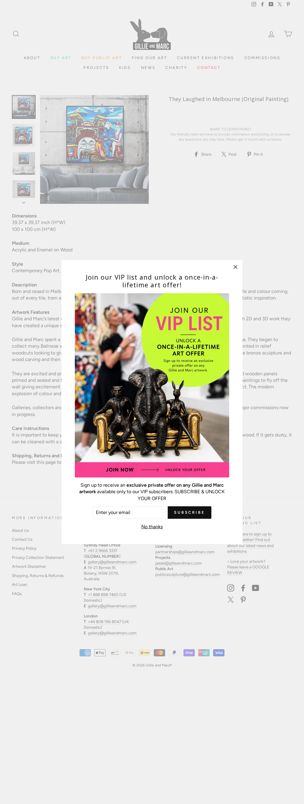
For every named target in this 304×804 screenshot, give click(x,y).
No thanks (152, 526)
